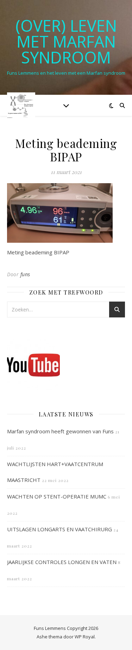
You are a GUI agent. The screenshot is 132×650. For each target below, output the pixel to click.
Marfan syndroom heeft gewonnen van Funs (60, 431)
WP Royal (85, 636)
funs (25, 274)
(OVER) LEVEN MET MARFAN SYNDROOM (66, 41)
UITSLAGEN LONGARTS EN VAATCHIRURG (59, 529)
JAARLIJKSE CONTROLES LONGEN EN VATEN (62, 561)
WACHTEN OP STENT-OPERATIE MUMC (56, 496)
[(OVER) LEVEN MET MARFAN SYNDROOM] (21, 105)
